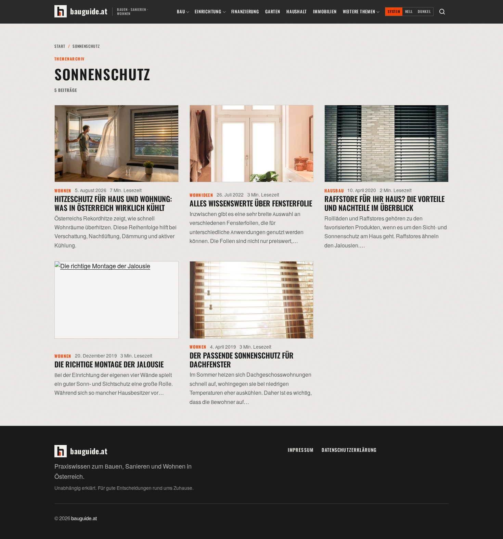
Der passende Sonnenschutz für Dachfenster (242, 359)
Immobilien (325, 11)
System (394, 11)
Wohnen (63, 190)
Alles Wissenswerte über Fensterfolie (251, 203)
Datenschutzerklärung (349, 449)
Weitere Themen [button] (359, 11)
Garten (272, 11)
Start (59, 46)
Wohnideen (201, 195)
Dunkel (424, 11)
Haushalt (296, 11)
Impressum (300, 449)
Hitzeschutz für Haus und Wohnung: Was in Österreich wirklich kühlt (113, 203)
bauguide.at (84, 518)
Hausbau (334, 190)
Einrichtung (208, 11)
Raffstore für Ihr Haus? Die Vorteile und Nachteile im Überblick (384, 203)
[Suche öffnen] (442, 11)
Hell (409, 11)
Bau (181, 11)
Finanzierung (245, 11)
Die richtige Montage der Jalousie (109, 364)
